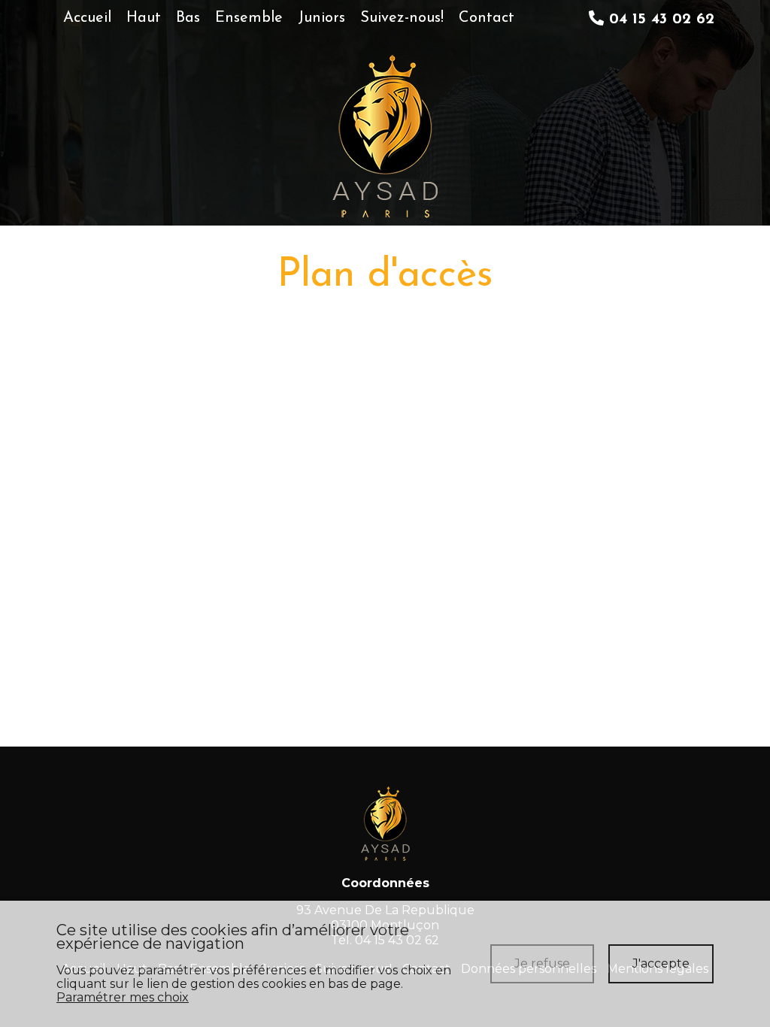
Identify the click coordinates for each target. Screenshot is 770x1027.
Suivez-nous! (402, 18)
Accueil (87, 18)
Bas (188, 18)
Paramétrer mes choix (122, 997)
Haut (143, 18)
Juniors (321, 18)
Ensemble (249, 18)
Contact (486, 18)
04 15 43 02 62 (659, 19)
